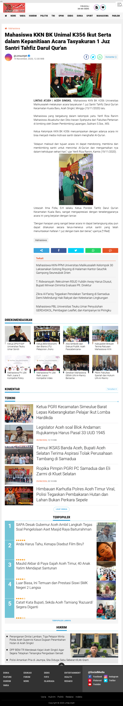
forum (27, 677)
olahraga (49, 681)
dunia (80, 15)
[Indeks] (96, 7)
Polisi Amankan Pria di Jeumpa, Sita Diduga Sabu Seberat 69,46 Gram (49, 660)
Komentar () (111, 57)
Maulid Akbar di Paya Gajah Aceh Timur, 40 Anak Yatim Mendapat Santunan (53, 565)
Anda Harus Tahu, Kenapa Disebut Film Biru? (50, 544)
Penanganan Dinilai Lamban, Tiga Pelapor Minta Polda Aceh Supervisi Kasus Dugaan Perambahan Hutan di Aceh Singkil (38, 640)
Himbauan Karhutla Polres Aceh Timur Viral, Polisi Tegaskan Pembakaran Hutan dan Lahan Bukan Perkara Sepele (75, 494)
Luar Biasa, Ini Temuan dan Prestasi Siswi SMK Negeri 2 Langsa (52, 585)
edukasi (28, 672)
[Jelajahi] (119, 4)
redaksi (68, 681)
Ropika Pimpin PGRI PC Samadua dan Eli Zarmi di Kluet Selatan (73, 471)
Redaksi (70, 697)
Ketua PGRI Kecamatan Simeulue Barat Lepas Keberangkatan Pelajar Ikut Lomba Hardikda (73, 412)
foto (46, 677)
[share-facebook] (86, 57)
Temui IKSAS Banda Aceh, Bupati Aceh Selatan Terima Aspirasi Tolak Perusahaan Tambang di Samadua (74, 453)
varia (22, 15)
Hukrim (51, 697)
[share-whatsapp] (99, 57)
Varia (43, 697)
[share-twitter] (93, 57)
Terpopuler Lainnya (61, 621)
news (13, 15)
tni (53, 15)
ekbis (70, 15)
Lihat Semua (61, 509)
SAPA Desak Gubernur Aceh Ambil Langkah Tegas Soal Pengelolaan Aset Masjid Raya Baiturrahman (54, 527)
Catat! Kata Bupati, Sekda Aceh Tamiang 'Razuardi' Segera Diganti (54, 604)
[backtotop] (61, 666)
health (68, 677)
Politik (60, 697)
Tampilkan (111, 389)
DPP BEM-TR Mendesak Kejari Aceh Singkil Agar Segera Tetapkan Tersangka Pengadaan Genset (37, 651)
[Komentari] (110, 250)
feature (7, 677)
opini (61, 15)
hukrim (33, 15)
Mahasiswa (102, 15)
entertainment (72, 672)
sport (89, 15)
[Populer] (103, 7)
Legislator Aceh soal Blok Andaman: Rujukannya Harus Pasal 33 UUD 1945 (70, 430)
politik (44, 15)
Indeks (79, 697)
